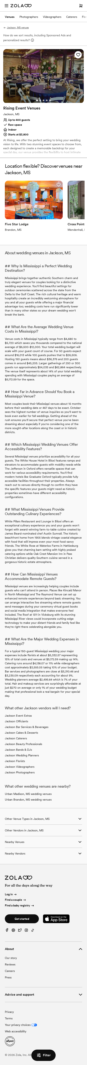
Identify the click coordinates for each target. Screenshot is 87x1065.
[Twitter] (20, 931)
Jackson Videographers (19, 766)
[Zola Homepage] (21, 5)
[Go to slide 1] (37, 100)
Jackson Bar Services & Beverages (26, 727)
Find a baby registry (17, 905)
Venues (10, 16)
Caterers (71, 16)
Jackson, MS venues (18, 27)
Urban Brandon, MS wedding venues (28, 799)
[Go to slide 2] (40, 100)
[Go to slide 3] (43, 100)
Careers (10, 971)
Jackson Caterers (16, 738)
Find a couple (13, 900)
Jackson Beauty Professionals (23, 744)
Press (8, 977)
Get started (22, 918)
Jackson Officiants (16, 721)
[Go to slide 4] (46, 100)
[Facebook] (7, 931)
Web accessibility (15, 1031)
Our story (11, 958)
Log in (9, 894)
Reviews (10, 964)
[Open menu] (6, 5)
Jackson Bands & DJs (18, 749)
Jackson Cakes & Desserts (21, 732)
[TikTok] (33, 931)
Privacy (9, 1011)
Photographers (28, 16)
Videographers (52, 16)
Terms (9, 1018)
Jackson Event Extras (18, 715)
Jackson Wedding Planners (22, 755)
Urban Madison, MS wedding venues (28, 794)
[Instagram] (26, 931)
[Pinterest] (13, 931)
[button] (78, 54)
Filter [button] (47, 1055)
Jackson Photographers (20, 772)
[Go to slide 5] (50, 100)
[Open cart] (81, 5)
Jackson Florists (15, 761)
